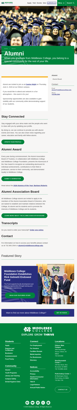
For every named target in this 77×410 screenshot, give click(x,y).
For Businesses (35, 357)
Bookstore (9, 353)
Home (6, 48)
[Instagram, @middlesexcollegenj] (43, 403)
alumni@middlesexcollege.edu (30, 246)
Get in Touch (62, 313)
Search (69, 3)
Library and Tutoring (12, 376)
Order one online (36, 230)
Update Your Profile (12, 142)
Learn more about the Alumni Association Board (24, 215)
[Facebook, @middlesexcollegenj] (27, 403)
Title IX (32, 382)
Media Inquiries (35, 354)
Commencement (11, 356)
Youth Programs (11, 373)
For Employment (36, 345)
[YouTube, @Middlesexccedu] (32, 403)
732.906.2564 (56, 94)
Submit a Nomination (12, 178)
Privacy (32, 374)
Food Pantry (9, 359)
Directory (33, 360)
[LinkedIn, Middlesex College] (38, 403)
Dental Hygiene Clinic (12, 382)
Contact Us (62, 389)
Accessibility (34, 371)
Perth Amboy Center (62, 374)
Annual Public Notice (37, 387)
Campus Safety (10, 379)
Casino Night (31, 84)
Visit (34, 3)
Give (44, 3)
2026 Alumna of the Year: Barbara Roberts (30, 186)
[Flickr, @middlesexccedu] (48, 403)
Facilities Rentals (36, 351)
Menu (60, 3)
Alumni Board (57, 79)
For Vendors (34, 348)
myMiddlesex (51, 3)
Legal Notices (35, 384)
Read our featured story (20, 295)
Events (39, 3)
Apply (29, 3)
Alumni (14, 48)
